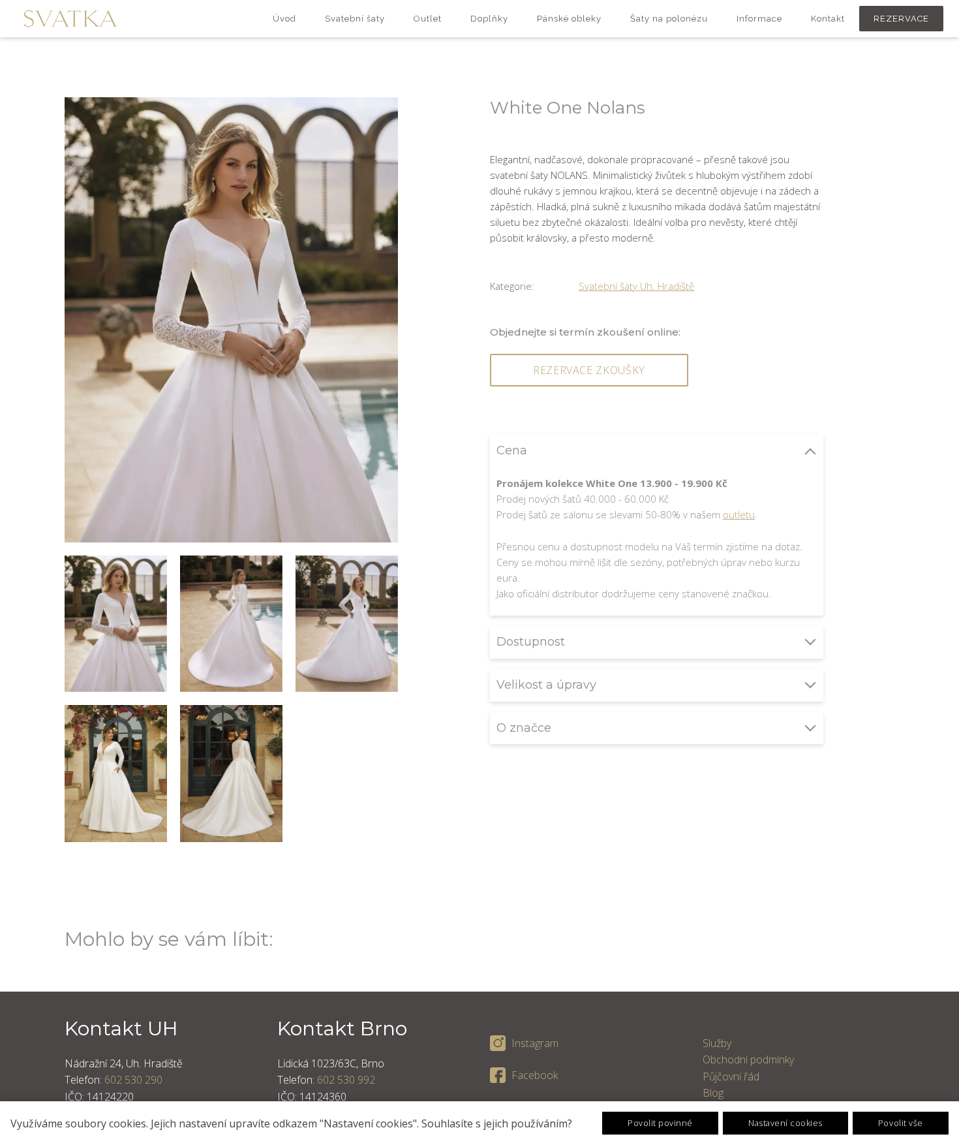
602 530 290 (133, 1080)
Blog (713, 1093)
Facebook (534, 1075)
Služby (717, 1043)
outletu (739, 514)
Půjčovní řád (731, 1076)
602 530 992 (346, 1080)
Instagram (534, 1043)
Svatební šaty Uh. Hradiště (636, 285)
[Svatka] (70, 18)
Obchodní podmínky (748, 1059)
